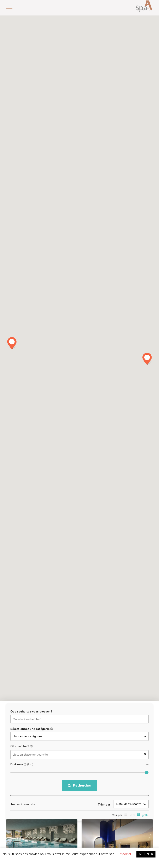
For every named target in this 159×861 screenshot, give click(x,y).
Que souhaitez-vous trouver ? (31, 712)
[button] (147, 358)
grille (145, 815)
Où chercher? (20, 746)
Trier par (104, 805)
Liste (132, 815)
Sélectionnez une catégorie (30, 729)
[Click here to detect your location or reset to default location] (145, 754)
